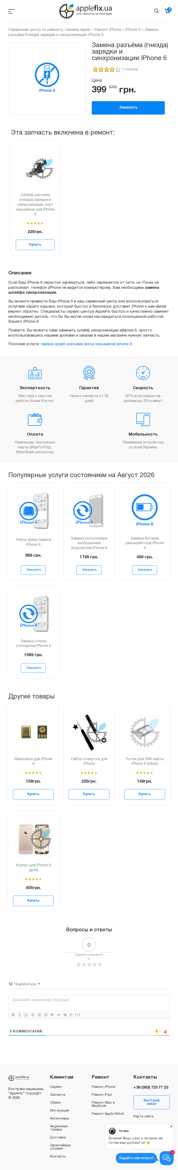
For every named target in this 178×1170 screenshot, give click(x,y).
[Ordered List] (39, 1015)
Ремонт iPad (101, 1094)
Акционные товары (59, 1128)
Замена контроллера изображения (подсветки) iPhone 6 (89, 543)
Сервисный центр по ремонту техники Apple (49, 30)
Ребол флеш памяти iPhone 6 (33, 542)
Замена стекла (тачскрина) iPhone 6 (33, 644)
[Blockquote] (52, 1015)
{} (71, 1014)
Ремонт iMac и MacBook (103, 1104)
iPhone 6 (132, 30)
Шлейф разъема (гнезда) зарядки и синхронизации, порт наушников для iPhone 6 (35, 204)
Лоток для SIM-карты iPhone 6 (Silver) (145, 762)
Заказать (128, 107)
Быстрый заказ (151, 1102)
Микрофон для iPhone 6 (33, 762)
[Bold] (13, 1015)
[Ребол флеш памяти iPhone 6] (33, 511)
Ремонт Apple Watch (108, 1113)
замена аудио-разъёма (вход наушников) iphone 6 (86, 344)
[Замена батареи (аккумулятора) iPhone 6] (144, 511)
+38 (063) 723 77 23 (151, 1087)
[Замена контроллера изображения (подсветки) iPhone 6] (89, 511)
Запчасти (57, 1094)
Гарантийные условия (60, 1147)
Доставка (58, 1137)
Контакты (58, 1156)
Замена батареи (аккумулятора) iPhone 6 (145, 543)
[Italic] (19, 1015)
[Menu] (11, 11)
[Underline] (26, 1015)
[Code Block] (58, 1015)
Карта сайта (143, 1116)
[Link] (65, 1015)
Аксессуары (59, 1118)
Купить (35, 244)
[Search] (156, 11)
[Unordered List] (45, 1015)
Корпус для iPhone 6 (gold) (33, 868)
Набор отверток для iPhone (89, 762)
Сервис (56, 1087)
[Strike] (32, 1015)
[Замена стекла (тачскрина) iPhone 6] (33, 614)
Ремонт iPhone (107, 30)
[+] (77, 1014)
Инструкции (59, 1110)
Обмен (55, 1102)
